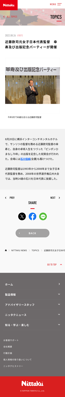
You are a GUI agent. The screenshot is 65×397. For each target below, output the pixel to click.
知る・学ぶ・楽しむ (17, 325)
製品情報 (10, 294)
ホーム (9, 284)
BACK (32, 233)
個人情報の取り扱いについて (17, 359)
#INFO (20, 35)
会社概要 (7, 346)
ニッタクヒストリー (13, 365)
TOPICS (35, 250)
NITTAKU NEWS (19, 250)
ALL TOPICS (12, 16)
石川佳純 (25, 159)
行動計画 (7, 353)
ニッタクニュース (15, 315)
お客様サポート (11, 340)
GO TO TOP (52, 264)
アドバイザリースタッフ (20, 304)
